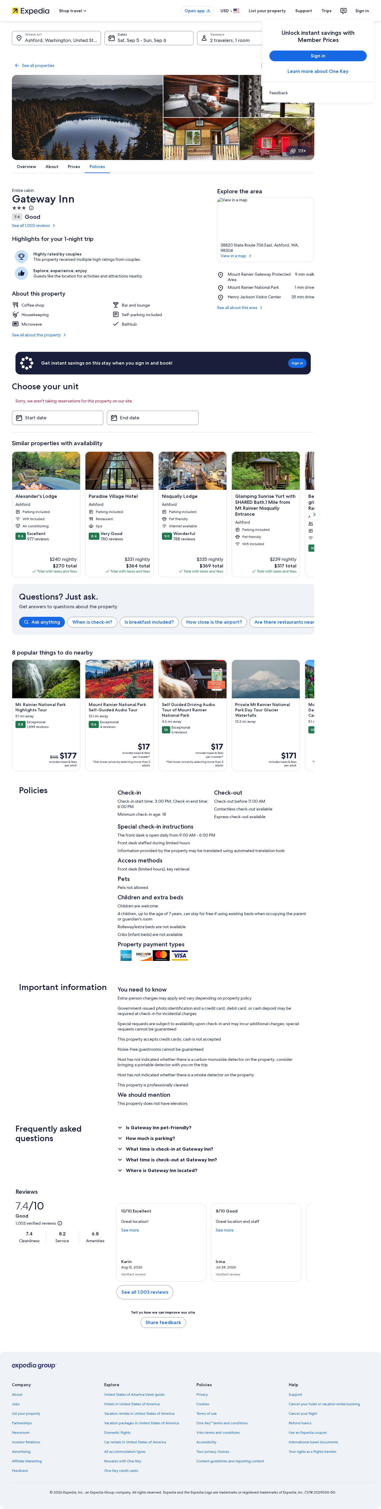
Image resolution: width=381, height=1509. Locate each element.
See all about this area (237, 307)
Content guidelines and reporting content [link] (230, 1461)
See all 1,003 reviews (31, 225)
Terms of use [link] (206, 1413)
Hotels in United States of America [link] (132, 1404)
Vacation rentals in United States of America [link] (139, 1413)
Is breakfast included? (149, 622)
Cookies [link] (202, 1404)
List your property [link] (26, 1413)
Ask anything (46, 622)
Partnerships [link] (22, 1423)
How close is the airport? (214, 622)
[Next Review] (303, 1242)
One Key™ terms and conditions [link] (222, 1423)
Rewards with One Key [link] (122, 1461)
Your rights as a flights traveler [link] (312, 1451)
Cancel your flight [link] (303, 1413)
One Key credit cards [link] (121, 1470)
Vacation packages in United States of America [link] (141, 1423)
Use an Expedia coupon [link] (308, 1432)
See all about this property (36, 335)
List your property (267, 10)
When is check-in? (92, 622)
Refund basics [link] (300, 1423)
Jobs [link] (16, 1404)
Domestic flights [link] (117, 1432)
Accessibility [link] (206, 1442)
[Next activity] (314, 715)
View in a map (233, 255)
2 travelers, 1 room (230, 40)
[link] (318, 93)
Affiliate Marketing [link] (27, 1461)
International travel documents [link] (313, 1442)
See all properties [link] (38, 65)
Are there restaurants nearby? (288, 622)
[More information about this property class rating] (30, 208)
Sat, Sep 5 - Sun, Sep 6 (142, 40)
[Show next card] (314, 514)
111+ (302, 151)
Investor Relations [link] (26, 1442)
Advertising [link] (21, 1451)
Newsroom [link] (21, 1432)
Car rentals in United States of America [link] (135, 1442)
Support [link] (295, 1394)
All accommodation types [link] (125, 1451)
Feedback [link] (20, 1470)
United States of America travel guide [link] (134, 1394)
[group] (166, 622)
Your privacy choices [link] (212, 1451)
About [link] (17, 1394)
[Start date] (57, 418)
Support (303, 10)
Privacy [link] (202, 1394)
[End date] (152, 418)
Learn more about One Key (318, 71)
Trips (326, 10)
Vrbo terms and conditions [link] (218, 1432)
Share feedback (163, 1322)
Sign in (362, 10)
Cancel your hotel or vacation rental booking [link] (324, 1404)
